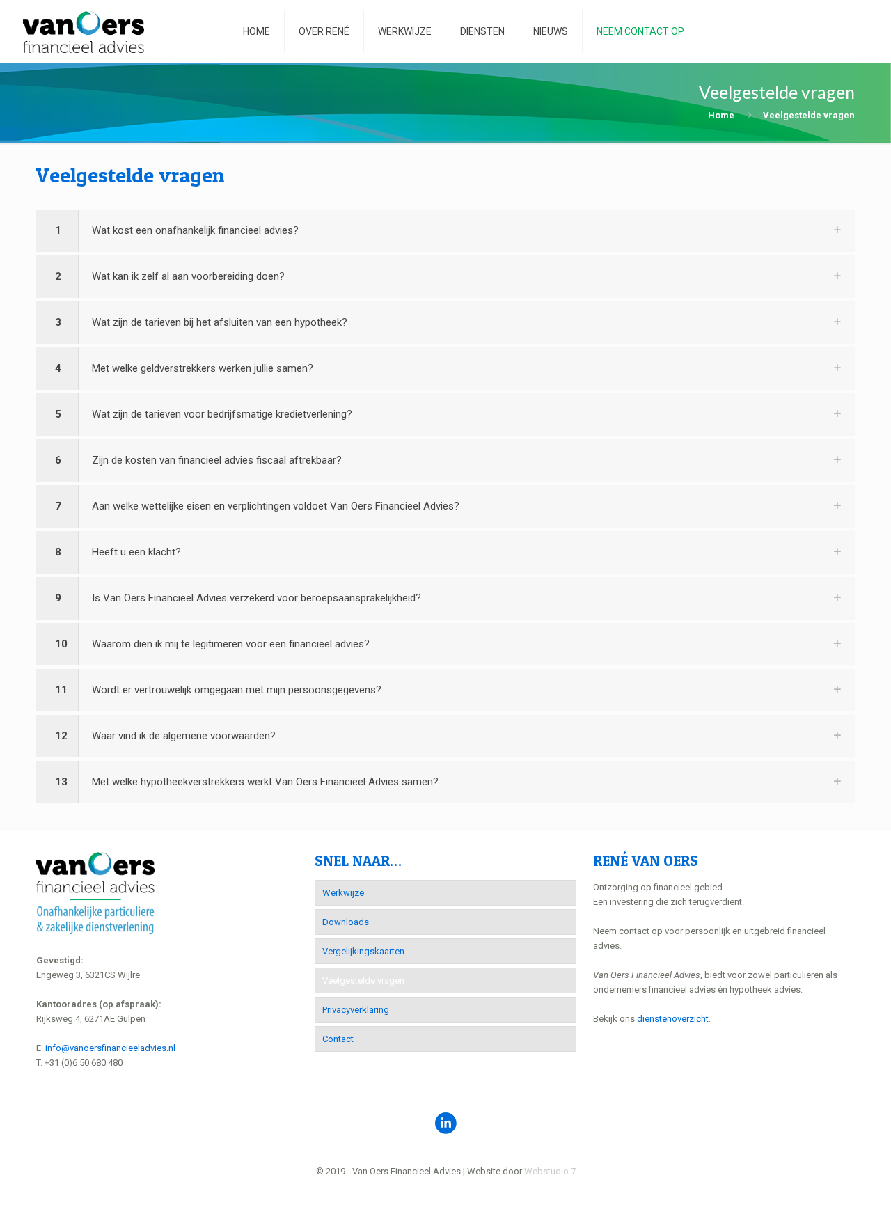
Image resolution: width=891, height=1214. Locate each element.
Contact (338, 1039)
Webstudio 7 (550, 1171)
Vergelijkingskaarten (363, 951)
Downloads (345, 922)
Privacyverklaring (355, 1009)
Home (721, 115)
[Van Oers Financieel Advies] (83, 31)
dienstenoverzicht (673, 1019)
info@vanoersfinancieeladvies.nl (110, 1048)
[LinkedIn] (446, 1192)
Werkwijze (343, 893)
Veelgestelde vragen (363, 980)
